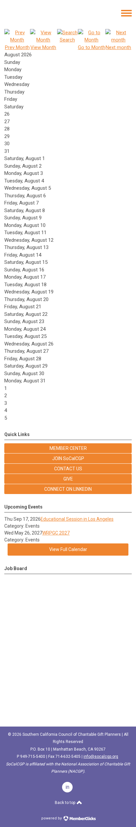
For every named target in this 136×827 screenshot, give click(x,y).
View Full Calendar (68, 549)
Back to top (65, 802)
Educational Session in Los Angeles (77, 519)
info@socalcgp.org (101, 756)
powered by (52, 818)
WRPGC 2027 (56, 533)
